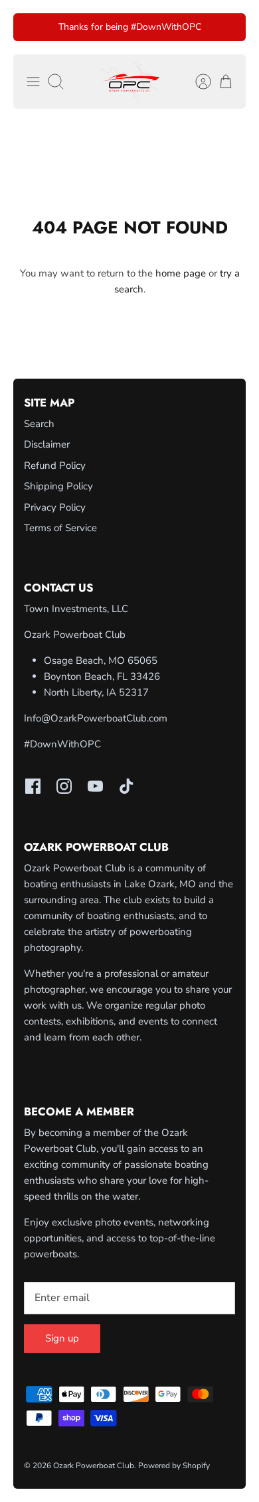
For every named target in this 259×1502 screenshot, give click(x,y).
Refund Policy (55, 465)
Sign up (62, 1338)
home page (180, 273)
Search (39, 423)
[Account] (196, 81)
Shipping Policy (58, 486)
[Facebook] (32, 786)
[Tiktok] (126, 786)
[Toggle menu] (33, 81)
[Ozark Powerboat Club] (129, 81)
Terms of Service (60, 527)
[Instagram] (64, 786)
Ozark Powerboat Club (93, 1465)
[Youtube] (95, 786)
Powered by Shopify (174, 1465)
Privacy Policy (55, 507)
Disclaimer (47, 444)
